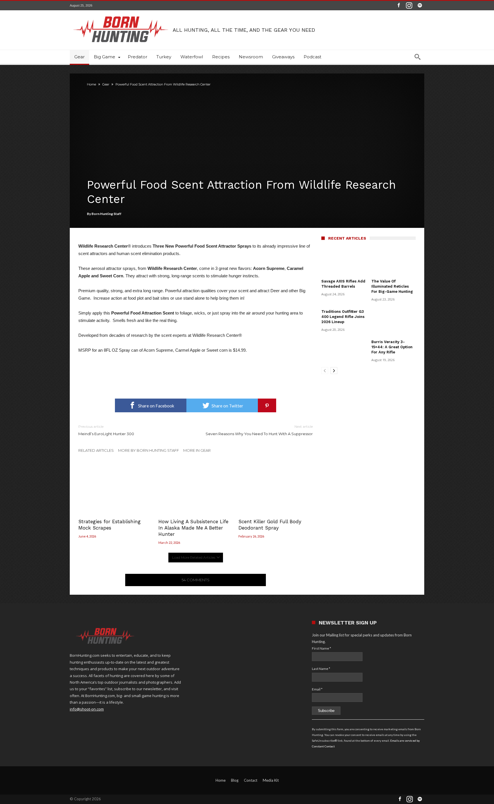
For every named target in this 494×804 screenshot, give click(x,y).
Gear (105, 84)
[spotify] (419, 5)
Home (91, 84)
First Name (321, 648)
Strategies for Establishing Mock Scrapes (109, 525)
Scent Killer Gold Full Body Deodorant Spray (269, 525)
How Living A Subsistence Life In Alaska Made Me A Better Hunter (193, 528)
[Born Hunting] (121, 11)
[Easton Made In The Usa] (195, 364)
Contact (250, 780)
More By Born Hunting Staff (148, 450)
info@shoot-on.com (87, 709)
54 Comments (196, 580)
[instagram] (409, 5)
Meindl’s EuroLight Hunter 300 (106, 430)
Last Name (321, 668)
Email (317, 689)
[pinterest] (267, 405)
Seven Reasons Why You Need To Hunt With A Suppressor (259, 430)
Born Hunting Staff (106, 214)
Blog (234, 780)
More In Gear (197, 450)
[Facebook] (398, 5)
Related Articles (96, 450)
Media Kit (271, 780)
